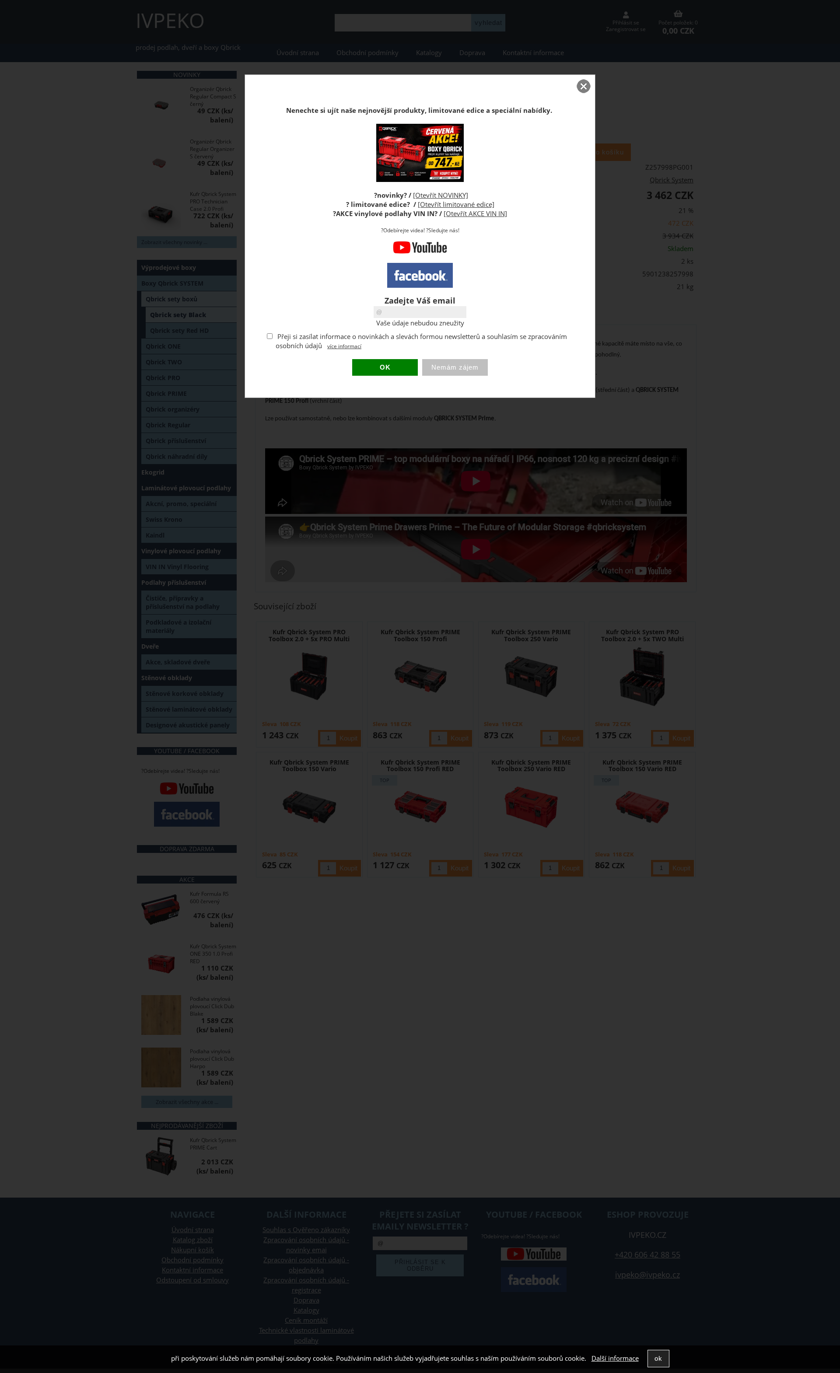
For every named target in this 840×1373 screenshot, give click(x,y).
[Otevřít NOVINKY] (440, 195)
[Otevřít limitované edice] (456, 204)
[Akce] (420, 179)
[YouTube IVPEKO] (420, 251)
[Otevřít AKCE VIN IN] (475, 213)
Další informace (615, 1358)
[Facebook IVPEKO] (420, 275)
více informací (344, 346)
